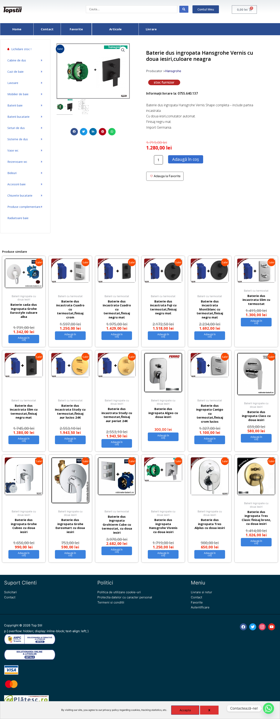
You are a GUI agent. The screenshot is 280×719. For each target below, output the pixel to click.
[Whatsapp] (268, 708)
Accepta (185, 710)
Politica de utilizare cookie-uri (119, 592)
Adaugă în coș (185, 159)
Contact (9, 597)
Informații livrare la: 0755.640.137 (172, 93)
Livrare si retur (201, 592)
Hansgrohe (173, 71)
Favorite (197, 602)
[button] (74, 131)
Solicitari (10, 592)
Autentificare (200, 607)
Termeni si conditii (110, 602)
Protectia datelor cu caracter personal (124, 597)
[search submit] (183, 9)
